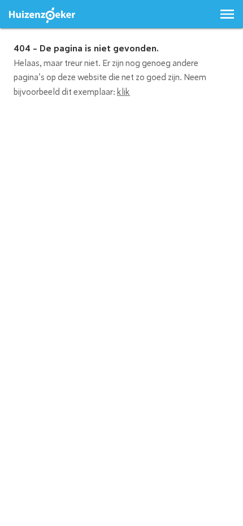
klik (123, 92)
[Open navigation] (227, 14)
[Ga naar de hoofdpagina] (42, 15)
